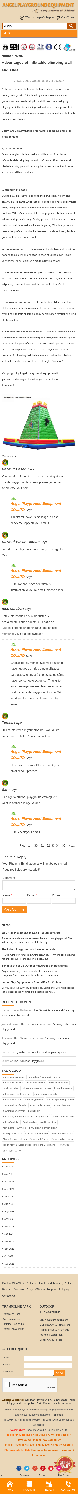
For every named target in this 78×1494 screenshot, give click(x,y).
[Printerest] (43, 1470)
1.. (29, 845)
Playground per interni (62, 1139)
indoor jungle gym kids (45, 1094)
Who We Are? (20, 1283)
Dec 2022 (9, 1241)
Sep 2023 (9, 1181)
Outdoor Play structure (62, 1133)
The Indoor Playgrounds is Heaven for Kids (28, 949)
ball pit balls (34, 1111)
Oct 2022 (8, 1256)
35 (63, 845)
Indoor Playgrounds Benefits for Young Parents (26, 1116)
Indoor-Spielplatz (11, 1122)
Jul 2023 (8, 1196)
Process (7, 1289)
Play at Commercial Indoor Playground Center (25, 1139)
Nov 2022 (9, 1249)
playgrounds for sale (40, 1105)
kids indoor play (10, 1088)
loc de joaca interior (12, 1133)
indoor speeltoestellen (63, 1116)
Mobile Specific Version (57, 1403)
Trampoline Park (11, 1314)
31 (42, 845)
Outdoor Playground (37, 1399)
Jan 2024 (9, 1174)
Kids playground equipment (60, 1099)
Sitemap (58, 1414)
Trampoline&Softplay (13, 1329)
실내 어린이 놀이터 (12, 1150)
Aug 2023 (9, 1189)
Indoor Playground (63, 1088)
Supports (51, 1289)
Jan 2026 (9, 1166)
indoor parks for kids (13, 1082)
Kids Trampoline (11, 1319)
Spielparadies (30, 1122)
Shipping (64, 1289)
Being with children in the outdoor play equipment (40, 1052)
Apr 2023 (8, 1219)
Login (39, 17)
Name (7, 895)
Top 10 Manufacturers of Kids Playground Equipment (29, 1145)
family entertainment (59, 1082)
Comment (8, 877)
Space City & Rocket (51, 1340)
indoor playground (12, 1099)
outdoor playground (62, 1105)
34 (57, 845)
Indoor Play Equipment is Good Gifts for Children (32, 982)
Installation (36, 1283)
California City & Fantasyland (55, 1325)
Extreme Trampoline (13, 1324)
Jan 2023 (9, 1234)
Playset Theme (36, 1289)
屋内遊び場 (63, 1145)
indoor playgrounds (33, 1099)
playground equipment (14, 1111)
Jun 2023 (9, 1204)
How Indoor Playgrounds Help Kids (45, 1077)
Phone (56, 895)
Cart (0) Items (68, 17)
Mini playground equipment (54, 1320)
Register (50, 17)
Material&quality (53, 1283)
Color (68, 1283)
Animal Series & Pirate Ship (54, 1330)
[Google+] (35, 1470)
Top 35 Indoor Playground (29, 1061)
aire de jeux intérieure (13, 1077)
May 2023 (9, 1211)
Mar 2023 (9, 1226)
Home (6, 55)
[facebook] (19, 1470)
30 (36, 845)
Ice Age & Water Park (51, 1335)
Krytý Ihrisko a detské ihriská (43, 1128)
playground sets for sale (14, 1105)
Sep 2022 (9, 1264)
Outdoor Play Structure (36, 1133)
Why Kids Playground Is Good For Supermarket (31, 933)
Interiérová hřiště (48, 1122)
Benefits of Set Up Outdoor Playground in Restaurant (35, 965)
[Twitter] (27, 1470)
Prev (22, 845)
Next (71, 845)
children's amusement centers (36, 1088)
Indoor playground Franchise (17, 1094)
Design (6, 1283)
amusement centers (35, 1082)
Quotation (19, 1289)
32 (48, 845)
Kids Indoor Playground (14, 1128)
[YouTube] (51, 1470)
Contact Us (9, 1295)
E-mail (32, 895)
